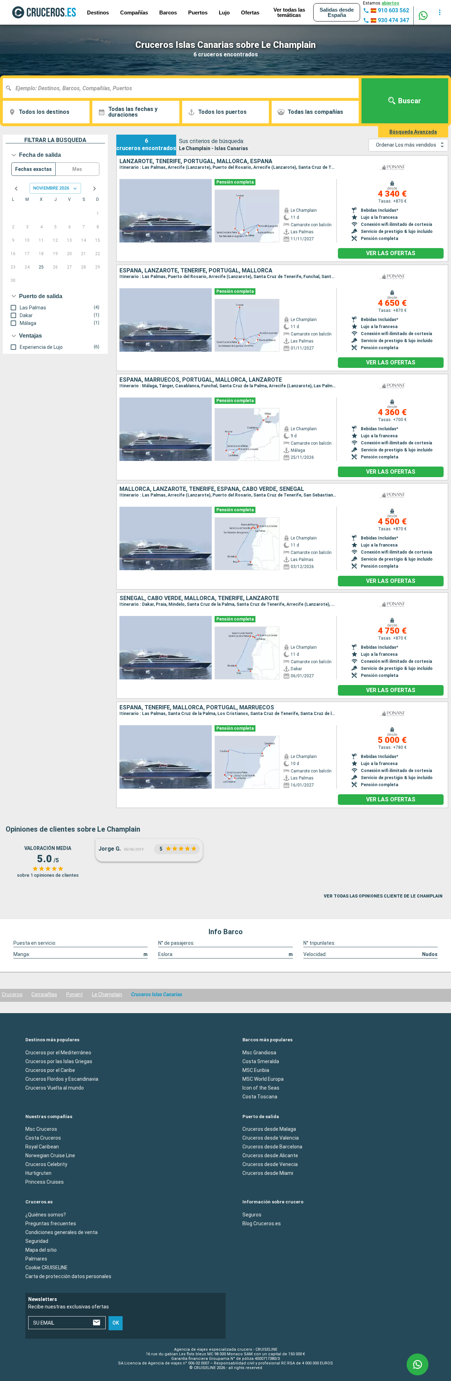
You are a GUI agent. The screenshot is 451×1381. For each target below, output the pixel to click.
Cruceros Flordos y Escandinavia (61, 1078)
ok (115, 1323)
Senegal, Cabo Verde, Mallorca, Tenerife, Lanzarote (199, 598)
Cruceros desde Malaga (269, 1129)
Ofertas (250, 13)
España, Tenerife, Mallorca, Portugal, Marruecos (196, 707)
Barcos (168, 13)
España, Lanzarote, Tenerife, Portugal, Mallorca (195, 270)
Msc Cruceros (41, 1129)
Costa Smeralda (260, 1061)
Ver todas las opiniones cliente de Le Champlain (383, 896)
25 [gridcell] (41, 267)
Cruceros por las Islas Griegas (58, 1061)
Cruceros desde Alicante (270, 1155)
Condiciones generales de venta (61, 1232)
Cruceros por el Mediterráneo (58, 1052)
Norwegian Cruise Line (50, 1155)
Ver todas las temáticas (289, 12)
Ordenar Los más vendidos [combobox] (406, 145)
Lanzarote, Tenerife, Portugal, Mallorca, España (195, 161)
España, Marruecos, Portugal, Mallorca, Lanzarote (200, 380)
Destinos (98, 13)
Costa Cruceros (43, 1138)
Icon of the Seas (260, 1087)
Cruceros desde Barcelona (272, 1146)
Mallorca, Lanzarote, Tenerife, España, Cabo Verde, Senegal (211, 489)
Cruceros (12, 994)
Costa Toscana (259, 1096)
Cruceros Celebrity (46, 1164)
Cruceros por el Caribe (50, 1070)
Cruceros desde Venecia (270, 1164)
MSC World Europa (263, 1078)
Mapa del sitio (41, 1249)
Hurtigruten (38, 1173)
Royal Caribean (42, 1146)
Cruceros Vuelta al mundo (54, 1087)
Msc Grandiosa (259, 1052)
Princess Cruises (44, 1182)
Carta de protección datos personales (68, 1276)
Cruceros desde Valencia (270, 1138)
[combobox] (183, 88)
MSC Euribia (255, 1070)
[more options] (439, 12)
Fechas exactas (33, 169)
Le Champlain (107, 994)
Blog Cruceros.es (261, 1223)
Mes (77, 169)
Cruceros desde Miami (267, 1173)
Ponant (74, 994)
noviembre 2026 (51, 188)
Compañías (44, 994)
